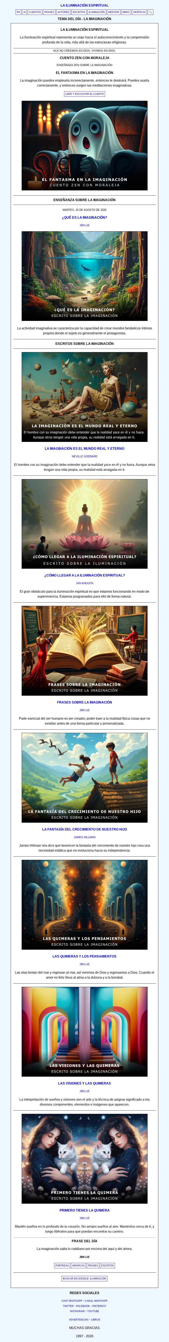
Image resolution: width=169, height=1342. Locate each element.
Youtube (93, 1311)
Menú (126, 12)
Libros (95, 1319)
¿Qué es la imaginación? (84, 217)
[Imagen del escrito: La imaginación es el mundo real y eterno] (85, 441)
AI (24, 12)
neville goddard (84, 456)
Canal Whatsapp (96, 1300)
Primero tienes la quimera (85, 1210)
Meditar (113, 12)
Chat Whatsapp (71, 1300)
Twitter (68, 1306)
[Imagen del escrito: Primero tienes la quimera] (85, 1202)
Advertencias (78, 1319)
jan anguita (84, 583)
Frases (49, 12)
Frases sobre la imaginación (84, 702)
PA (18, 12)
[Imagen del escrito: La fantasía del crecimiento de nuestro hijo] (85, 821)
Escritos (79, 12)
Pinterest (99, 1306)
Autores (63, 12)
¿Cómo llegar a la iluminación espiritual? (84, 575)
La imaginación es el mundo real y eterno (84, 448)
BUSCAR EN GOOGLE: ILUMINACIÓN (84, 1278)
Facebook (83, 1306)
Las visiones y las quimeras (84, 1083)
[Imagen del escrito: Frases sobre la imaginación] (85, 694)
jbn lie (85, 225)
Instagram (77, 1311)
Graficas (78, 1265)
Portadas (62, 1265)
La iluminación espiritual (85, 5)
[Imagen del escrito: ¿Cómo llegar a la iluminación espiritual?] (85, 567)
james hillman (84, 837)
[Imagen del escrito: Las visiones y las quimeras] (85, 1075)
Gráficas (139, 12)
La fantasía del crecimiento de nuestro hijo (84, 829)
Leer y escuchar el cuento (84, 94)
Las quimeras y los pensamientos (84, 956)
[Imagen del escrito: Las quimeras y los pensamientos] (85, 948)
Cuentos (35, 12)
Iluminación (97, 12)
